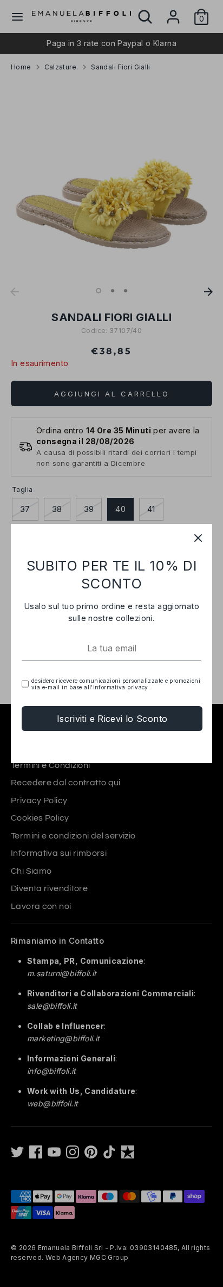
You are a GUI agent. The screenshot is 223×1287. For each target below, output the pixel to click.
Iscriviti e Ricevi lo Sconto (112, 718)
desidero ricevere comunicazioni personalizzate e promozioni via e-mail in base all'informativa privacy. (115, 683)
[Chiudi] (198, 538)
